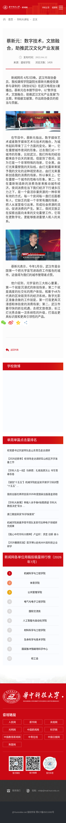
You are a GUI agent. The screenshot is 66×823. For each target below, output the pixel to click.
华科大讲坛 (23, 19)
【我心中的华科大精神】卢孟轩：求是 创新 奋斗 (33, 534)
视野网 (54, 8)
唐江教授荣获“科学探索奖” (21, 514)
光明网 (12, 729)
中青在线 (33, 737)
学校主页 (46, 8)
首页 (10, 19)
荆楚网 (12, 744)
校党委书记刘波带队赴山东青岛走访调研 (28, 450)
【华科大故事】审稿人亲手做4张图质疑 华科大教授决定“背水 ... (32, 504)
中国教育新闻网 (12, 737)
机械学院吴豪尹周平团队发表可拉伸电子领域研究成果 (32, 524)
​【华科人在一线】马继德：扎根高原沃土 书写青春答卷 (32, 472)
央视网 (53, 722)
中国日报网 (54, 737)
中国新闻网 (33, 729)
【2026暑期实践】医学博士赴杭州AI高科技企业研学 (32, 544)
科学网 (53, 729)
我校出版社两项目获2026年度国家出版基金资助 (32, 494)
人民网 (12, 722)
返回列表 (14, 350)
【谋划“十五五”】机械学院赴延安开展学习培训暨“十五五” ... (33, 484)
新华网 (33, 722)
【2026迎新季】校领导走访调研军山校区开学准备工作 (32, 460)
